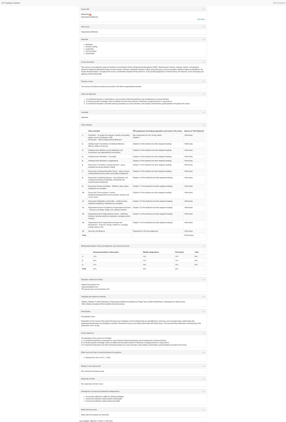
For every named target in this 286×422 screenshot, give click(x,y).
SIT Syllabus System (11, 2)
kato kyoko (201, 19)
